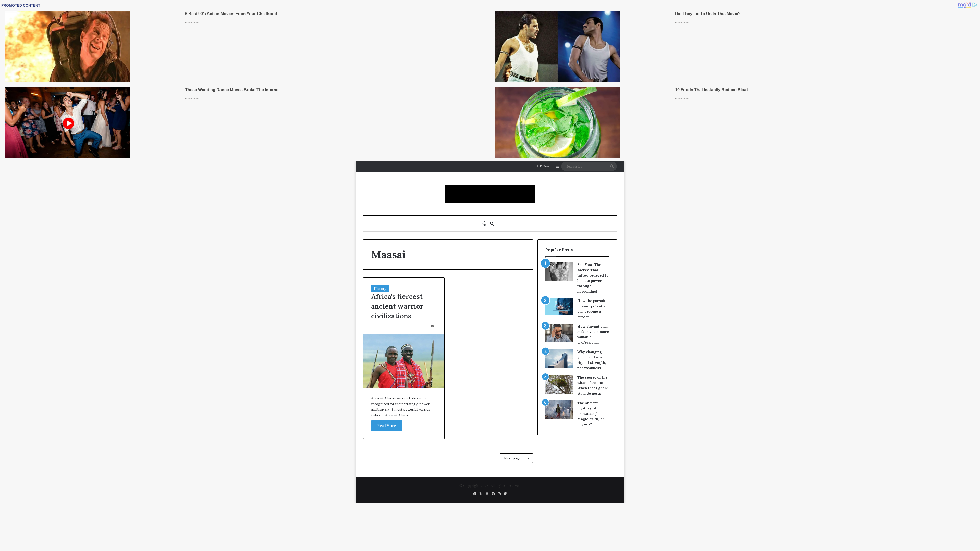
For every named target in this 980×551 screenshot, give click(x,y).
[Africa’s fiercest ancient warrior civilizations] (403, 361)
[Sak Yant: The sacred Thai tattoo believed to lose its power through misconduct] (559, 271)
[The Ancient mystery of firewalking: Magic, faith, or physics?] (559, 409)
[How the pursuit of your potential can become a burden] (559, 307)
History (380, 288)
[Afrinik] (490, 194)
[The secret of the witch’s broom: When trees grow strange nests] (559, 384)
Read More (386, 425)
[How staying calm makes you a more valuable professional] (559, 333)
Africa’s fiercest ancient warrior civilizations (397, 306)
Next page (512, 458)
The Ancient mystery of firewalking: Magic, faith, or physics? (590, 413)
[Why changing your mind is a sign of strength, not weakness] (559, 358)
